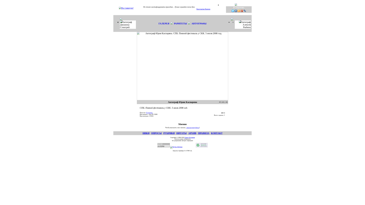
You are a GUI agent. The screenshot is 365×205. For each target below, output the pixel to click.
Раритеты (180, 23)
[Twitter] (232, 11)
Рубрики (169, 133)
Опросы (156, 133)
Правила (203, 133)
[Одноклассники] (238, 11)
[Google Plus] (241, 11)
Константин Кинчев (203, 9)
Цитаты (181, 133)
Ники (146, 133)
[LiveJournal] (244, 11)
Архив (192, 133)
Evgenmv (149, 112)
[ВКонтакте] (235, 11)
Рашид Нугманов (190, 137)
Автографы (198, 23)
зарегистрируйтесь (192, 127)
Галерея (164, 23)
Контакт (217, 133)
